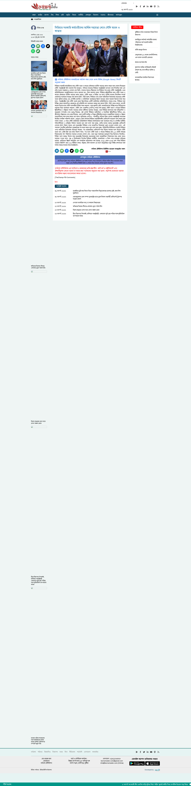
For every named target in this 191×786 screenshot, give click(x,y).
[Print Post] (33, 46)
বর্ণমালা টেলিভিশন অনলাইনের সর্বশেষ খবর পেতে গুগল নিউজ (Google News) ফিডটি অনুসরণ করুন (87, 81)
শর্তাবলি (79, 752)
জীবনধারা (111, 15)
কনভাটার (95, 752)
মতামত (103, 15)
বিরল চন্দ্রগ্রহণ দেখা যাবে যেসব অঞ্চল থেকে (86, 210)
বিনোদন (95, 15)
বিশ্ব (52, 15)
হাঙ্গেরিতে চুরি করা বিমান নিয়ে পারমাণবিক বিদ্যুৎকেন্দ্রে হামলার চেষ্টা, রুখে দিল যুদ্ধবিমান (96, 192)
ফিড (66, 752)
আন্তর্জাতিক (37, 19)
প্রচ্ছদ (34, 15)
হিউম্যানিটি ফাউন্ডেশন (46, 770)
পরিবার (40, 752)
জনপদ (46, 15)
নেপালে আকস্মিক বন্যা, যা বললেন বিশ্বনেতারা (86, 202)
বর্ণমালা (33, 752)
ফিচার (74, 15)
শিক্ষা (57, 15)
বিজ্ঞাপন (55, 752)
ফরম (61, 752)
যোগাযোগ (87, 752)
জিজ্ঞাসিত (47, 752)
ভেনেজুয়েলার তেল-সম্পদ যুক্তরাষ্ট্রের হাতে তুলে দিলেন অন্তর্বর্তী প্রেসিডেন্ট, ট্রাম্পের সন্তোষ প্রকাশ (97, 198)
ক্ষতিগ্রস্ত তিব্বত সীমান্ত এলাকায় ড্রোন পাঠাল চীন (87, 206)
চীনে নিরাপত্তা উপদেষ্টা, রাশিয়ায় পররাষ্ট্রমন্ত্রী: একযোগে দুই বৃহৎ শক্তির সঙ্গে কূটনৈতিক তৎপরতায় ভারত (98, 215)
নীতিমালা (72, 752)
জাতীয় (40, 15)
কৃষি (62, 15)
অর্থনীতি (80, 15)
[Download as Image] (38, 46)
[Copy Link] (38, 51)
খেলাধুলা (88, 15)
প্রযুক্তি (68, 15)
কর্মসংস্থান (119, 15)
